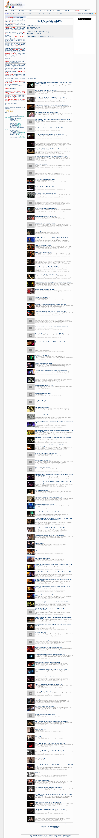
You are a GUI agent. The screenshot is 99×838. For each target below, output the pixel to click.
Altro (86, 10)
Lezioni (49, 10)
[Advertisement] (60, 4)
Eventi (30, 10)
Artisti (39, 10)
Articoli (12, 10)
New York (67, 10)
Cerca (54, 836)
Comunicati (40, 835)
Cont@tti (68, 836)
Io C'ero (45, 835)
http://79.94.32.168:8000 (34, 33)
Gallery (58, 10)
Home (31, 835)
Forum (50, 836)
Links (57, 836)
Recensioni (21, 10)
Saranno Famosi (38, 836)
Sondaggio (62, 836)
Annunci (69, 835)
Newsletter (45, 836)
